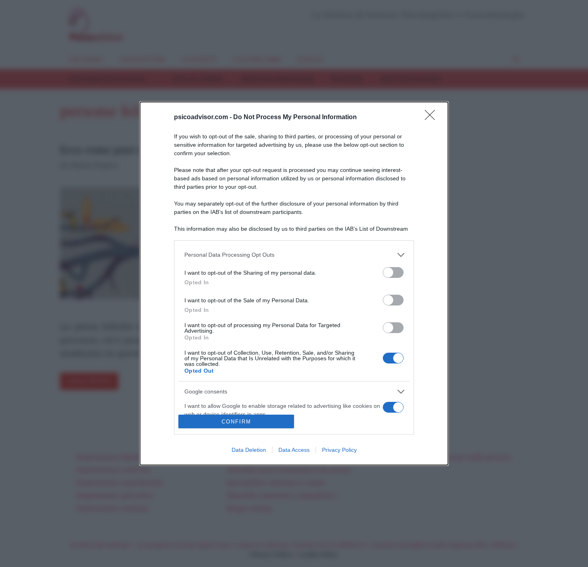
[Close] (432, 117)
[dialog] (294, 283)
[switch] (393, 272)
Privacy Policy (339, 450)
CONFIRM (236, 422)
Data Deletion (249, 450)
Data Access (294, 450)
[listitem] (294, 255)
